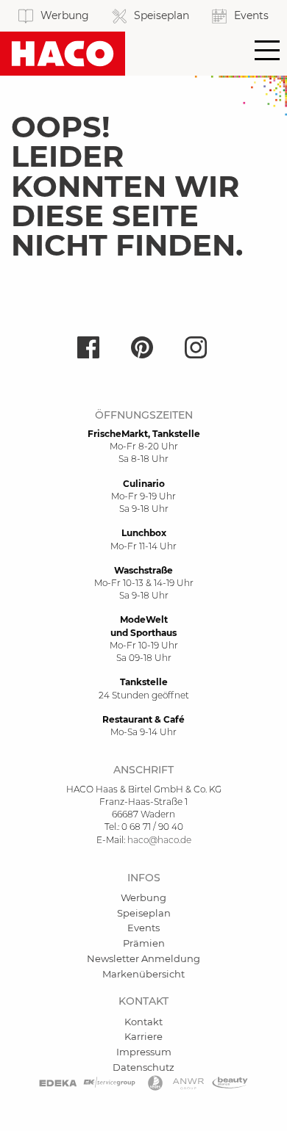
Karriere (143, 1036)
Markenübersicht (143, 974)
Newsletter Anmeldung (143, 958)
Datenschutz (143, 1067)
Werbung (143, 897)
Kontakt (143, 1021)
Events (143, 927)
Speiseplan (144, 913)
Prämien (144, 943)
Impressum (143, 1052)
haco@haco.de (159, 839)
